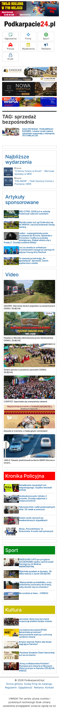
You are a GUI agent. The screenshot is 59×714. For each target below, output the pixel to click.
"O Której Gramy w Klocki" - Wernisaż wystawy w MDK (34, 171)
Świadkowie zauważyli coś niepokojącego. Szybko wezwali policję (35, 487)
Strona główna (14, 683)
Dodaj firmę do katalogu (38, 683)
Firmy (28, 38)
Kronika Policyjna (24, 476)
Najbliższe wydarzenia (18, 159)
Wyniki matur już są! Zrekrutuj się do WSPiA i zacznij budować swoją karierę (37, 224)
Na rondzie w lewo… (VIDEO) (33, 593)
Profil (10, 59)
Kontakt (49, 687)
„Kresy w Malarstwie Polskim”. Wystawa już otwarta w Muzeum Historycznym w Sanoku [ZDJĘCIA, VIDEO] (37, 667)
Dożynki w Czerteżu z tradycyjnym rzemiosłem (26, 431)
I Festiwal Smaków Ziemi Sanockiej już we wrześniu (36, 653)
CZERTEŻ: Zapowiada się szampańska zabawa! (25, 401)
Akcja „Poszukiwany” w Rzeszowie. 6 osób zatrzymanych (36, 529)
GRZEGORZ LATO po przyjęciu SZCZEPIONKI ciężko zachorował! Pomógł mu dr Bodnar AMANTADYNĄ (36, 563)
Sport (46, 38)
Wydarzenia (28, 48)
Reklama (46, 48)
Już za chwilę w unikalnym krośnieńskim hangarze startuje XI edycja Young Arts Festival (36, 249)
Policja (10, 48)
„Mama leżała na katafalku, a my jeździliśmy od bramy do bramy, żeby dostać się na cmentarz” (35, 584)
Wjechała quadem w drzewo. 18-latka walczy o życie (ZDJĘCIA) (35, 572)
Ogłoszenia (10, 38)
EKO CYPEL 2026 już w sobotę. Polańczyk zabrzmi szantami (35, 212)
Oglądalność (25, 687)
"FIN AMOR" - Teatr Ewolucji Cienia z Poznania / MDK (34, 181)
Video (12, 275)
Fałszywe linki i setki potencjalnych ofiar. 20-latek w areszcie (37, 508)
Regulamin (11, 687)
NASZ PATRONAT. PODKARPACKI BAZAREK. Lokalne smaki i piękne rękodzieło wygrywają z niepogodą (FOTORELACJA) (38, 132)
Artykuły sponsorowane (22, 199)
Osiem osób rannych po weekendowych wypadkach (33, 519)
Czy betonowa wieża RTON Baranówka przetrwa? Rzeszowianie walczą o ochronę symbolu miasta (35, 633)
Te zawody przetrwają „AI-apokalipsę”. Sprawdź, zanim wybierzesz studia (33, 260)
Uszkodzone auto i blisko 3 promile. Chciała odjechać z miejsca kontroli (33, 498)
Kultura (13, 610)
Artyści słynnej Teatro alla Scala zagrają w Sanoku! (35, 642)
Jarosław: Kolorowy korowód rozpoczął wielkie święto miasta (35, 620)
